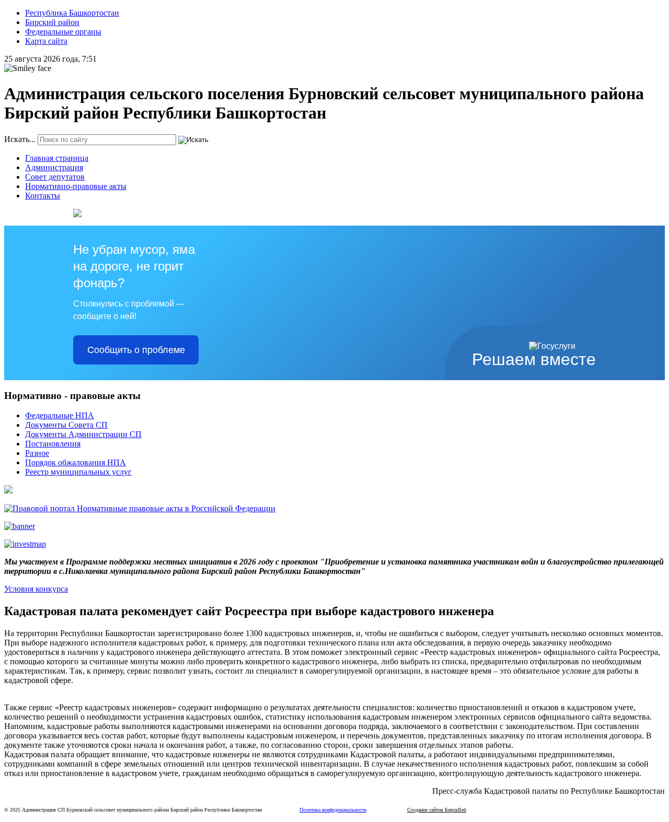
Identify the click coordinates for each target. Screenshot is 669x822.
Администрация (54, 167)
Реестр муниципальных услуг (78, 471)
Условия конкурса (36, 588)
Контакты (42, 195)
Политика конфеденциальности (332, 810)
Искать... (20, 139)
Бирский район (52, 22)
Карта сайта (46, 41)
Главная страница (56, 158)
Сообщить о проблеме (136, 350)
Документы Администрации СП (83, 434)
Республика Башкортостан (72, 12)
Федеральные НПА (59, 415)
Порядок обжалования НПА (75, 462)
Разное (37, 453)
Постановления (52, 443)
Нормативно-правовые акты (75, 186)
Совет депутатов (55, 176)
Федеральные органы (63, 31)
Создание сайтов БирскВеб (436, 810)
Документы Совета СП (66, 424)
